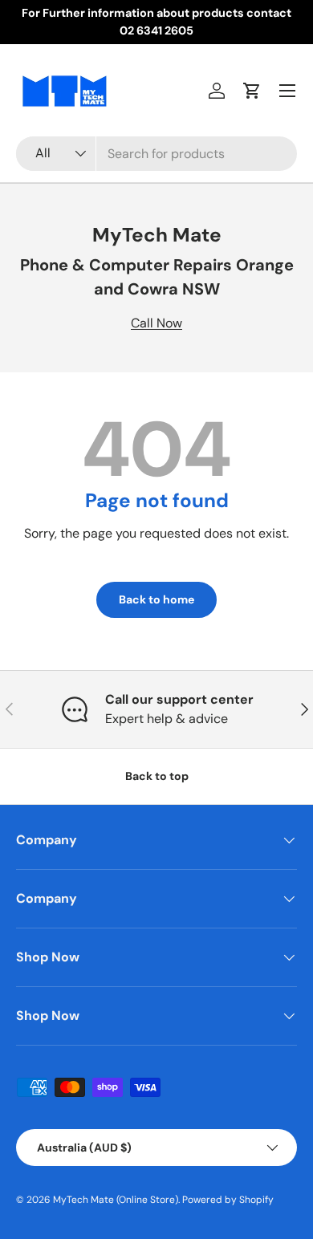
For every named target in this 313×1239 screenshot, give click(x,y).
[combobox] (156, 153)
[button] (252, 90)
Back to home (156, 599)
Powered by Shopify (228, 1199)
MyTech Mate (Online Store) (115, 1199)
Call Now (156, 323)
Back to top (157, 776)
